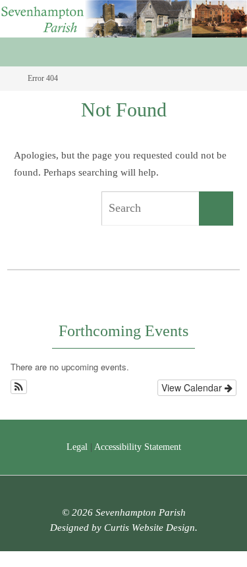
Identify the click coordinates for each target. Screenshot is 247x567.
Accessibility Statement (137, 447)
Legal (77, 447)
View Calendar (193, 387)
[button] (18, 386)
